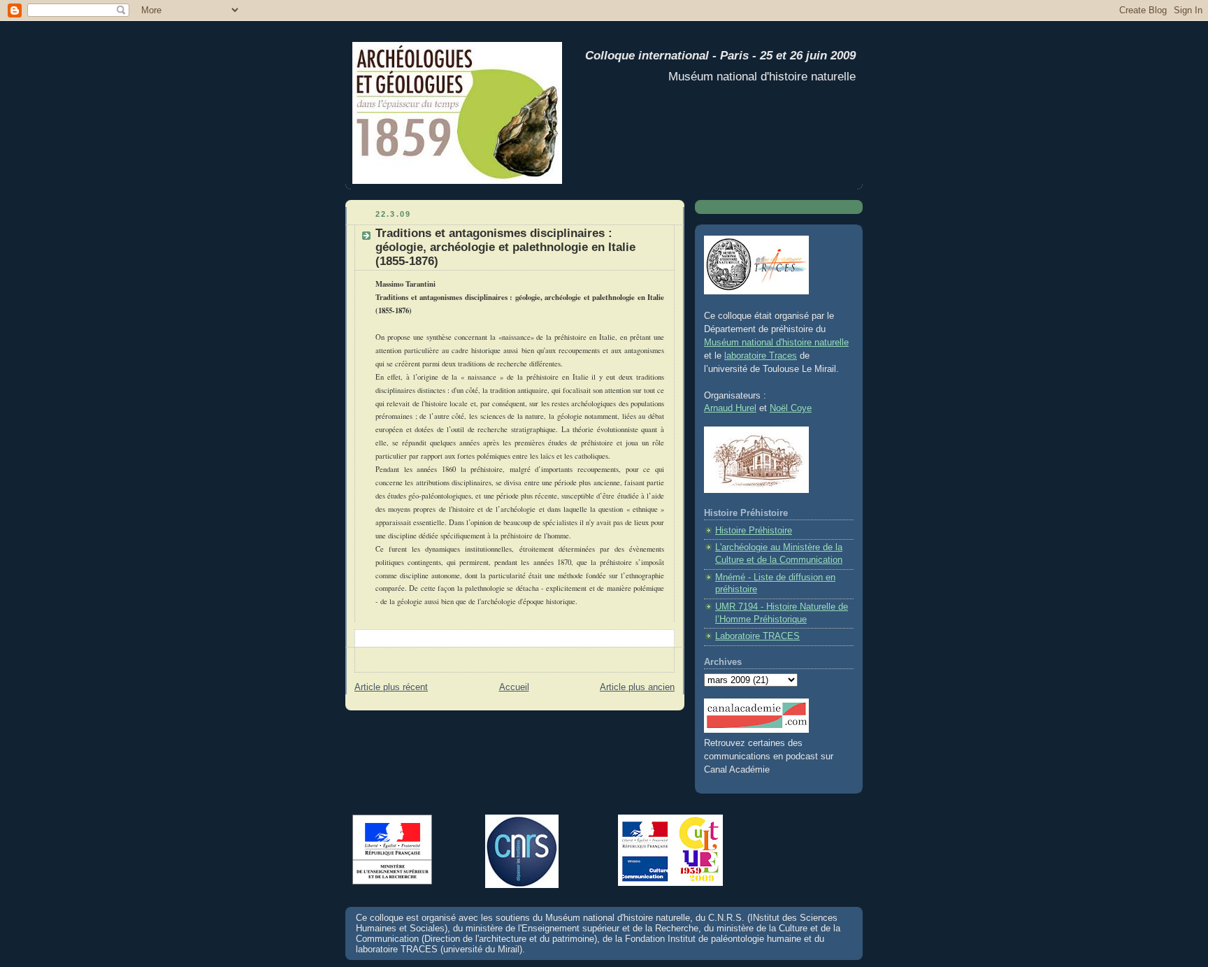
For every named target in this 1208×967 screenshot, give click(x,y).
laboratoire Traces (760, 356)
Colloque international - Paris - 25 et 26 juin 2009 (717, 55)
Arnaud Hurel (730, 408)
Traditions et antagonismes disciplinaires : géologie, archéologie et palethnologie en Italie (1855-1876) (505, 247)
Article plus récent (391, 687)
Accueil (514, 687)
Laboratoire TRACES (757, 636)
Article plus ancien (637, 687)
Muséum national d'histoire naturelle (776, 343)
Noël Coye (791, 408)
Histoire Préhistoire (753, 531)
